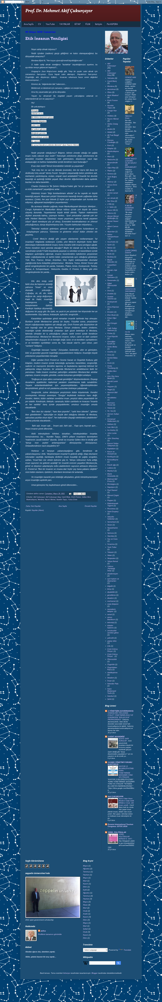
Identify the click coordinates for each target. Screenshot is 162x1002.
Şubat (85, 929)
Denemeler (111, 280)
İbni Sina (110, 201)
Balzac (110, 248)
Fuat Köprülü (112, 336)
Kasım (85, 884)
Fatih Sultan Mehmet (112, 329)
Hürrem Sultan (113, 414)
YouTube (50, 24)
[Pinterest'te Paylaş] (84, 494)
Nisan (85, 905)
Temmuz (86, 872)
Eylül (85, 890)
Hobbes (110, 116)
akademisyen (112, 574)
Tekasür (110, 552)
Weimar (110, 182)
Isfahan (110, 424)
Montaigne (111, 484)
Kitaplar (110, 148)
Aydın (109, 245)
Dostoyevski (112, 302)
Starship (110, 536)
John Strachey (113, 438)
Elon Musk (111, 315)
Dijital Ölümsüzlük (112, 284)
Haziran (86, 875)
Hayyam (110, 386)
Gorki (109, 363)
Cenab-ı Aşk (112, 270)
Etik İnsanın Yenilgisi (46, 38)
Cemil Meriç (66, 497)
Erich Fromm (76, 497)
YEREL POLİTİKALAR (117, 832)
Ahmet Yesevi (112, 221)
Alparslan (111, 232)
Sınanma (111, 544)
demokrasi (111, 89)
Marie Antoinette (111, 475)
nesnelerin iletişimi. (111, 610)
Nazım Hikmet (50, 499)
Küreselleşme (112, 460)
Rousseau (111, 509)
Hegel (109, 390)
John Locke (112, 433)
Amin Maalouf (112, 95)
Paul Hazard (112, 490)
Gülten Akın (86, 497)
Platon (109, 171)
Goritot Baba (112, 358)
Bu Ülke (110, 251)
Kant (109, 145)
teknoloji (110, 622)
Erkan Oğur (112, 318)
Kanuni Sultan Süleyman (112, 444)
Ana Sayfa (28, 24)
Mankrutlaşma (31, 499)
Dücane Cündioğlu (111, 141)
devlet (109, 129)
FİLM (87, 24)
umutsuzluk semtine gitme (113, 632)
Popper (110, 500)
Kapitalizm (111, 449)
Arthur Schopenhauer (112, 236)
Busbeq (110, 257)
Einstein (110, 312)
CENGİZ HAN (130, 77)
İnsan (109, 681)
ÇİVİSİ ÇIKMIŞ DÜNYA (131, 251)
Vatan (109, 555)
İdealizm (110, 678)
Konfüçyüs (111, 457)
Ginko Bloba (112, 347)
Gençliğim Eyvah (111, 342)
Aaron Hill (111, 210)
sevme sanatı (112, 193)
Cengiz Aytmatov (111, 276)
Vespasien (111, 558)
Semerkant (111, 522)
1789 (109, 204)
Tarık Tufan (111, 547)
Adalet (109, 132)
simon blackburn (111, 618)
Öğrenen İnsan (128, 117)
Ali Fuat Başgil (113, 135)
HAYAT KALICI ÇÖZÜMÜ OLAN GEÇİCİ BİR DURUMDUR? (131, 163)
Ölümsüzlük (112, 659)
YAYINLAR (64, 24)
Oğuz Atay (111, 168)
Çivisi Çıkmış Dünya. (112, 650)
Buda (109, 254)
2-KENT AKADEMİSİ (116, 737)
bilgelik (110, 586)
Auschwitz (111, 242)
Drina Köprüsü (113, 307)
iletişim (98, 24)
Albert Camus (112, 226)
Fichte (109, 333)
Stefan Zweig (112, 124)
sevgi (109, 190)
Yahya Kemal (112, 561)
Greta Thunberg (111, 367)
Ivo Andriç (111, 430)
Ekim (85, 887)
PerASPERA (112, 24)
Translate (127, 950)
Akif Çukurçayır (39, 497)
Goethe (110, 352)
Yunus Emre (72, 499)
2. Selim (110, 207)
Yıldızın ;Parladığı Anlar (111, 568)
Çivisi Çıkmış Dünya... (112, 655)
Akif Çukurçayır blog (53, 497)
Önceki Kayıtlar (91, 506)
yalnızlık (110, 638)
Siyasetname (112, 528)
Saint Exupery (112, 511)
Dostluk (110, 294)
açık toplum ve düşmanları (113, 580)
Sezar (109, 525)
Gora (109, 355)
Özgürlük (111, 664)
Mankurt (110, 471)
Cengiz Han (112, 111)
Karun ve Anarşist (111, 453)
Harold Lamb (112, 381)
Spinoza (110, 533)
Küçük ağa (111, 465)
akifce (43, 931)
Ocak (85, 911)
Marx (109, 156)
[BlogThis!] (77, 494)
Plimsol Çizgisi (113, 495)
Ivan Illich (111, 427)
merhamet (111, 601)
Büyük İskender (110, 261)
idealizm (110, 598)
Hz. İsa (110, 411)
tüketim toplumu (110, 626)
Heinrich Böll (112, 392)
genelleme (111, 595)
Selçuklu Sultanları (111, 518)
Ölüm (109, 92)
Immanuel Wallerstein (111, 420)
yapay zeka (111, 641)
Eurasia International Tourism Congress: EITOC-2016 (120, 825)
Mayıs (85, 866)
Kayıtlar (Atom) (38, 510)
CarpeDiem (111, 265)
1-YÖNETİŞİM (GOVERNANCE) (120, 711)
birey (109, 589)
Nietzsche (111, 159)
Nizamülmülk (112, 163)
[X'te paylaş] (79, 494)
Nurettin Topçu (61, 499)
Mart (85, 881)
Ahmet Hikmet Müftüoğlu (113, 217)
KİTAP (78, 24)
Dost (109, 291)
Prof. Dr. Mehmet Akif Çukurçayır (59, 11)
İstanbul (110, 696)
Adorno (110, 213)
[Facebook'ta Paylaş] (82, 494)
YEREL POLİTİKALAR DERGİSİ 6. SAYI (125, 836)
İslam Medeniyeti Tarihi (111, 691)
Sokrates (110, 78)
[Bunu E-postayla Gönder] (74, 494)
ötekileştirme (112, 672)
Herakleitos (111, 398)
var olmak (111, 198)
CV (39, 24)
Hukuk (109, 408)
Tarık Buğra (112, 177)
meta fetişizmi (112, 604)
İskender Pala (112, 684)
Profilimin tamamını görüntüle (50, 934)
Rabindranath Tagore (112, 504)
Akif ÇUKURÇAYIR (115, 796)
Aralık (85, 914)
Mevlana (41, 499)
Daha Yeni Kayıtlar (33, 506)
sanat (109, 614)
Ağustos (86, 869)
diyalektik (111, 592)
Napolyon (111, 487)
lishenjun (66, 973)
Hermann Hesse (111, 404)
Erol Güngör (112, 323)
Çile (108, 646)
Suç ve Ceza (112, 539)
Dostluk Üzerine (110, 298)
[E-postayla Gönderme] (70, 494)
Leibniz (110, 468)
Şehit (109, 699)
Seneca (110, 174)
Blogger (95, 973)
